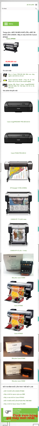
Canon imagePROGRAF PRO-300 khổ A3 (18, 121)
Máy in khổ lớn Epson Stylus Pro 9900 (14, 404)
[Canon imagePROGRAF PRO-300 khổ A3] (18, 119)
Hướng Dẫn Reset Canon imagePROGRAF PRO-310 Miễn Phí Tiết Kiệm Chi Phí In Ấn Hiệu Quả (21, 86)
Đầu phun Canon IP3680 (18, 358)
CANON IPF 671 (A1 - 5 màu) (18, 250)
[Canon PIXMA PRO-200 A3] (18, 151)
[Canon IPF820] (11, 49)
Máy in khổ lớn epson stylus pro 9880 (14, 394)
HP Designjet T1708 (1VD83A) (18, 188)
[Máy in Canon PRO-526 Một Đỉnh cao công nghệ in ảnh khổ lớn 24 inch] (5, 75)
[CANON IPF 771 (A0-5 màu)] (18, 217)
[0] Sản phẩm (30, 4)
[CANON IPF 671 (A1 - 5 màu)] (18, 248)
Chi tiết (7, 65)
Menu (11, 24)
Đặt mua (15, 65)
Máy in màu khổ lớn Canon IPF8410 (13, 397)
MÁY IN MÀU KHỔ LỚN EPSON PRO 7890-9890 (17, 400)
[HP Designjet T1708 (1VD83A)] (18, 186)
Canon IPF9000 (18, 305)
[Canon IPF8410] (18, 331)
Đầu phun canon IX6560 (18, 381)
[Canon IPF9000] (18, 303)
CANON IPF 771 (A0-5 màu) (18, 219)
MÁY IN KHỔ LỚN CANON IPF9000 (13, 391)
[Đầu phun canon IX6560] (18, 379)
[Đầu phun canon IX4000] (18, 275)
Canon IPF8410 (18, 333)
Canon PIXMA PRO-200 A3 (18, 153)
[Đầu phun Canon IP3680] (18, 356)
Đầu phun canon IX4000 (18, 277)
